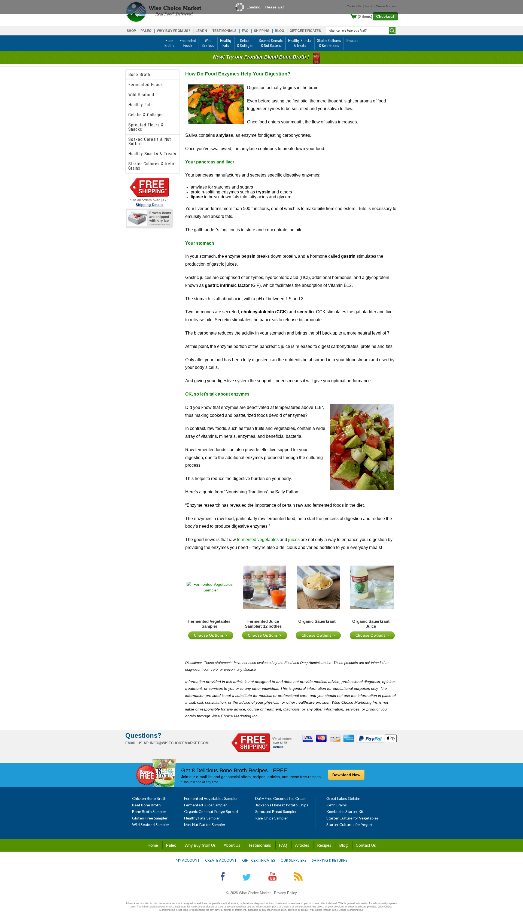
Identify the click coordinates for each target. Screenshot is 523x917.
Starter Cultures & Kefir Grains (151, 166)
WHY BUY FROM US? (173, 31)
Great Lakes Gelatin (343, 798)
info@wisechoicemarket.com (179, 743)
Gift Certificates (258, 860)
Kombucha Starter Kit (345, 811)
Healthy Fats (140, 104)
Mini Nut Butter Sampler (204, 824)
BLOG (279, 31)
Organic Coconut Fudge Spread (211, 811)
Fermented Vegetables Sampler (211, 798)
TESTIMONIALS (224, 31)
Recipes (324, 845)
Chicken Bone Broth (149, 798)
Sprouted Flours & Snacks (146, 127)
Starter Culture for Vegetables (352, 818)
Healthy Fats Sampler (202, 818)
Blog (343, 845)
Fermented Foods (145, 84)
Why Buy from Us (200, 845)
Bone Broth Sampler (149, 811)
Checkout (385, 16)
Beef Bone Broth (146, 805)
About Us (232, 845)
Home (152, 845)
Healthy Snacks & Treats (152, 153)
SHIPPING (261, 31)
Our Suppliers (293, 860)
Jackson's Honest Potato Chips (281, 805)
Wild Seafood (141, 94)
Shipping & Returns (330, 860)
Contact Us (366, 845)
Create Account (221, 860)
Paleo (171, 845)
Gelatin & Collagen (146, 114)
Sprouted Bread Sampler (276, 811)
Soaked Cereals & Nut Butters (149, 141)
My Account (188, 860)
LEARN (201, 31)
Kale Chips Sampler (271, 818)
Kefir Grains (336, 805)
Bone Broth (139, 74)
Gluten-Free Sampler (150, 818)
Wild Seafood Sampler (150, 824)
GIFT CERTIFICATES (305, 31)
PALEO (146, 31)
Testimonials (259, 845)
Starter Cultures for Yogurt (349, 824)
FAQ (245, 31)
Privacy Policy (285, 893)
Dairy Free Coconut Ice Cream (280, 798)
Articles (302, 845)
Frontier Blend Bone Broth (275, 57)
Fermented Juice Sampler (205, 805)
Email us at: (137, 743)
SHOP (131, 31)
